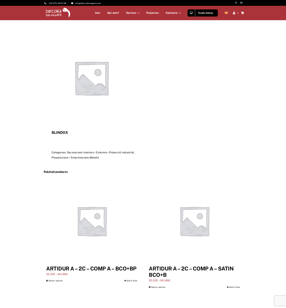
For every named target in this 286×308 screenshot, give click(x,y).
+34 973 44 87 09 (57, 3)
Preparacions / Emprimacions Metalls (75, 157)
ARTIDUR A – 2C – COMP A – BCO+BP (91, 268)
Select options (55, 281)
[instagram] (241, 3)
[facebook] (236, 3)
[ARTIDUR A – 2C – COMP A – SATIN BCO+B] (194, 220)
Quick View (131, 281)
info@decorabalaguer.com (88, 3)
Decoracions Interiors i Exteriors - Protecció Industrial (100, 152)
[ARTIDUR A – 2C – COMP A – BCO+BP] (92, 220)
